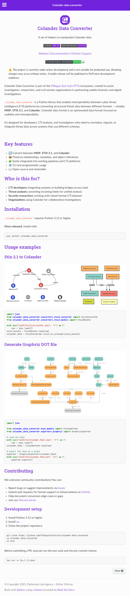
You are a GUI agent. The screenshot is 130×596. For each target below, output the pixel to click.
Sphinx (21, 590)
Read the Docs (65, 590)
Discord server (27, 500)
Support (87, 53)
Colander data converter (67, 5)
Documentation (59, 53)
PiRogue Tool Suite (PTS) (65, 86)
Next (118, 571)
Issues (61, 488)
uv (17, 521)
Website (43, 53)
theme (38, 590)
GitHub (75, 53)
